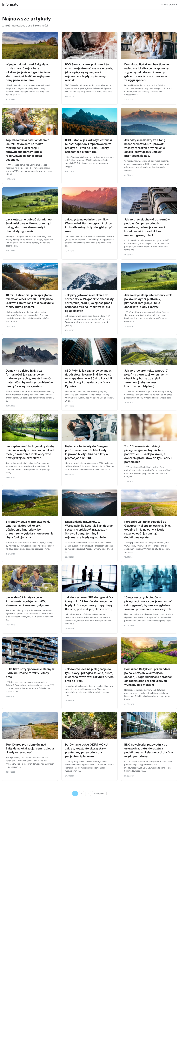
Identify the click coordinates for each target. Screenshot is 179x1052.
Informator (11, 4)
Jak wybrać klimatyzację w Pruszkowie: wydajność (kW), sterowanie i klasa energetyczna (27, 601)
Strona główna (169, 4)
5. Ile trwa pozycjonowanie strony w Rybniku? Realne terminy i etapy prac (30, 673)
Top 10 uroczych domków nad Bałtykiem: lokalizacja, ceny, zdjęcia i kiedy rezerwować (30, 748)
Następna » (99, 793)
